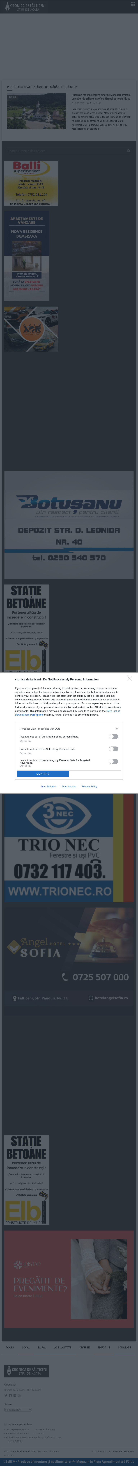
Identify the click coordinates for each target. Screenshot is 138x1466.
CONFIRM (43, 773)
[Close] (131, 679)
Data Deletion (48, 786)
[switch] (113, 736)
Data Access (69, 786)
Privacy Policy (89, 786)
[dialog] (69, 733)
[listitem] (69, 728)
